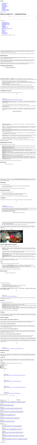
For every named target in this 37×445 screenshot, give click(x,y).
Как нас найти (4, 5)
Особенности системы (5, 23)
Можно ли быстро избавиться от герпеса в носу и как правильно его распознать (14, 439)
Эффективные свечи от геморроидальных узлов (7, 415)
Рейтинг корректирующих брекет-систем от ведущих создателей (12, 99)
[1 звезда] (2, 363)
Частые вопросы (4, 32)
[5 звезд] (15, 363)
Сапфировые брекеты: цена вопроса (7, 206)
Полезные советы (5, 33)
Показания (3, 26)
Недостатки (4, 25)
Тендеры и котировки (5, 10)
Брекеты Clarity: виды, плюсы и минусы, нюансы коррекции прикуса (13, 348)
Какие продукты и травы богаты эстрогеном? (7, 421)
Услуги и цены (4, 4)
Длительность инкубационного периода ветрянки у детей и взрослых (13, 436)
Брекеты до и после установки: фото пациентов (9, 296)
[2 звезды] (5, 363)
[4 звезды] (12, 363)
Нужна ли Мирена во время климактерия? (6, 405)
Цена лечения (4, 30)
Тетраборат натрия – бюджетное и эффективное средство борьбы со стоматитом (12, 402)
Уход (3, 29)
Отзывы (3, 31)
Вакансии (3, 8)
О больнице (4, 3)
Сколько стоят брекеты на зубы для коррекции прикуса (12, 381)
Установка (3, 27)
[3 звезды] (8, 363)
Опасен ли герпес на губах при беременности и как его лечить (12, 429)
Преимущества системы (6, 24)
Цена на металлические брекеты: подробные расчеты (12, 393)
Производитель (4, 22)
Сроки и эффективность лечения (7, 28)
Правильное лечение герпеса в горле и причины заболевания (11, 426)
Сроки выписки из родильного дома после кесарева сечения (9, 418)
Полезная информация (5, 9)
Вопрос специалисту (5, 6)
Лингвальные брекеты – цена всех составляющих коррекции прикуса (14, 387)
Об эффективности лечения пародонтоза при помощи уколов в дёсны (11, 408)
